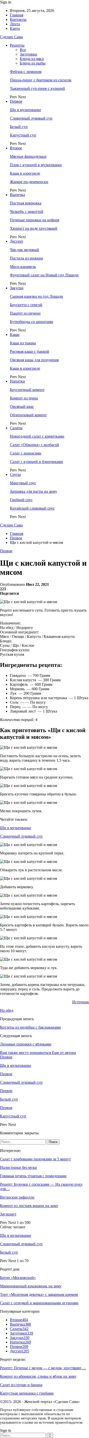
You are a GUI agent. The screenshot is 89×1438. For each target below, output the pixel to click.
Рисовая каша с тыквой (29, 351)
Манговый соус (23, 483)
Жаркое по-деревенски (29, 182)
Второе (16, 148)
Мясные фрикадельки (28, 156)
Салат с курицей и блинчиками (36, 461)
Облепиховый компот (28, 415)
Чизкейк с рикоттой (26, 211)
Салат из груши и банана (21, 1385)
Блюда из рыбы (32, 63)
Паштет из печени (25, 313)
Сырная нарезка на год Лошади (36, 296)
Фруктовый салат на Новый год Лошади (44, 275)
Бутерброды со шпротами (31, 322)
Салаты (16, 428)
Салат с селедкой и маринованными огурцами (39, 1303)
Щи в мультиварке (25, 110)
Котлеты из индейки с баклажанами (30, 1027)
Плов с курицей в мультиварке (36, 165)
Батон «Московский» (18, 1277)
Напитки (17, 381)
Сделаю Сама (11, 37)
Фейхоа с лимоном (26, 71)
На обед (6, 1010)
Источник (80, 1002)
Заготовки (28, 54)
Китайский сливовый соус (32, 508)
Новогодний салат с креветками (37, 436)
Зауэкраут (8, 1214)
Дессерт (16, 241)
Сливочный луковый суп (31, 118)
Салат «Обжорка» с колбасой (34, 445)
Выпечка (17, 195)
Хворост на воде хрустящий (33, 228)
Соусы (15, 474)
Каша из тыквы (23, 343)
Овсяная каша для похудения (34, 360)
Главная (16, 15)
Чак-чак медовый (24, 250)
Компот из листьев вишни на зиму (29, 1206)
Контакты (18, 19)
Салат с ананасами (25, 453)
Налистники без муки (18, 1167)
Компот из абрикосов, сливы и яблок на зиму (38, 1376)
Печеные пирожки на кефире (34, 220)
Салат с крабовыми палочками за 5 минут (35, 1159)
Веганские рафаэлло (17, 1197)
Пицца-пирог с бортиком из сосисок (40, 80)
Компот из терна (24, 398)
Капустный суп (23, 135)
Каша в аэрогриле (25, 173)
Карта (15, 28)
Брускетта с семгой (26, 305)
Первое (16, 101)
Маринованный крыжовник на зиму (31, 1286)
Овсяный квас (22, 406)
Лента (15, 24)
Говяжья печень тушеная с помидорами (33, 1176)
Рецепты (17, 45)
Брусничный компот (27, 390)
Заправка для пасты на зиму (33, 491)
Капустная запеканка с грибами (27, 1393)
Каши (15, 334)
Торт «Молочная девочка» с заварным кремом (39, 1294)
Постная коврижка (25, 203)
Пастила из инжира (26, 258)
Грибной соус (21, 500)
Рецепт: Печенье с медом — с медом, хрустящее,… (43, 1368)
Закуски (16, 288)
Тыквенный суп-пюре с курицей (37, 88)
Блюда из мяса (32, 59)
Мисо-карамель (23, 266)
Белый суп (19, 127)
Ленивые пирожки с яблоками (25, 1044)
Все (23, 50)
